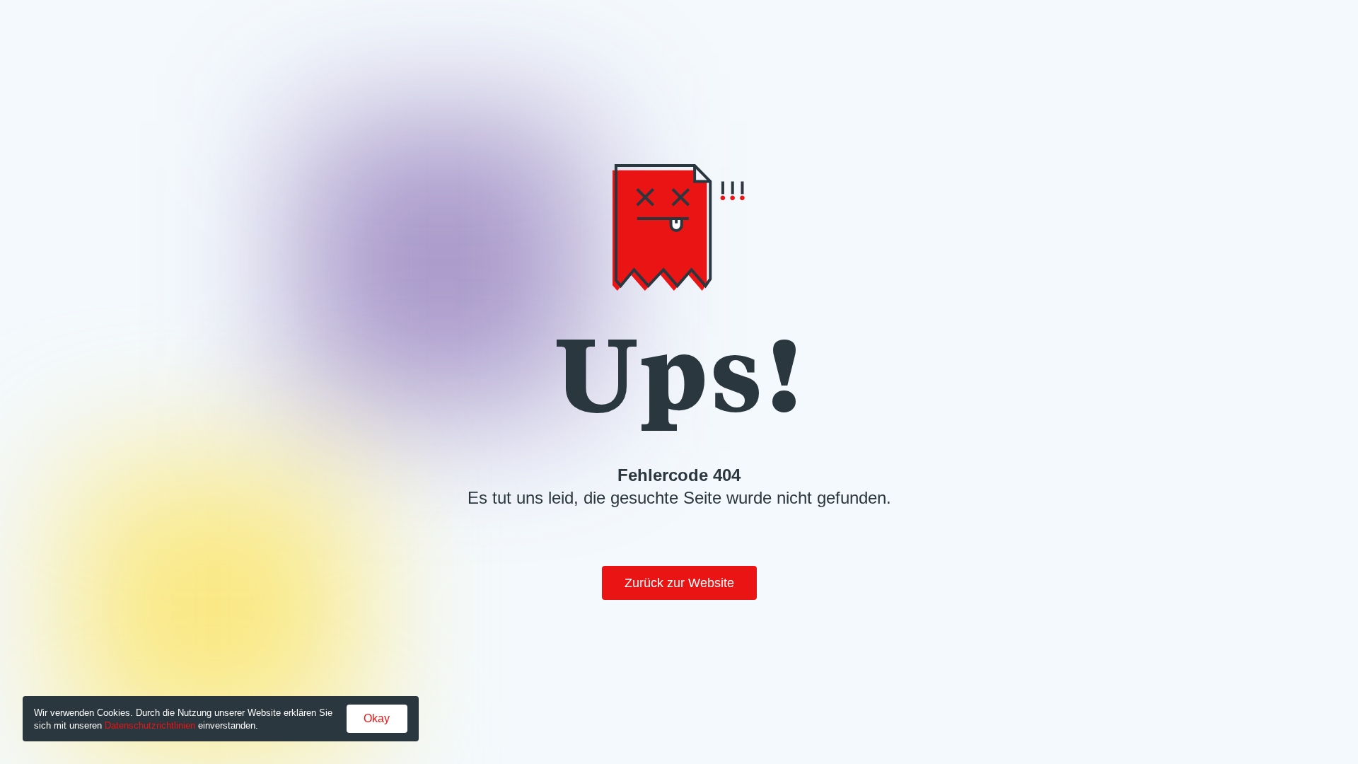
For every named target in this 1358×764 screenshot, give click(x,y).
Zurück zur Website (679, 583)
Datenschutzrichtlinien (150, 725)
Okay (377, 718)
